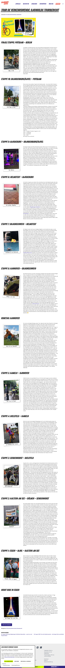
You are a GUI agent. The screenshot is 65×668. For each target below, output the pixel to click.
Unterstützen (43, 4)
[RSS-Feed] (41, 647)
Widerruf (46, 660)
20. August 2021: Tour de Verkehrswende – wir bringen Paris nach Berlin (49, 634)
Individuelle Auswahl (26, 661)
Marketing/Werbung (16, 665)
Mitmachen (34, 4)
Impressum (46, 659)
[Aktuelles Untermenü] (21, 3)
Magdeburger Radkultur (35, 207)
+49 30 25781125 (47, 656)
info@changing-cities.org (49, 654)
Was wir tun (26, 4)
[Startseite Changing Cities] (5, 3)
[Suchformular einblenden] (63, 4)
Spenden (58, 4)
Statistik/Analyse (6, 665)
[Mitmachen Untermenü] (37, 3)
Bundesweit (19, 14)
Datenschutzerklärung (9, 657)
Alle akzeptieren (9, 661)
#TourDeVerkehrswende (11, 14)
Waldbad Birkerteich (27, 252)
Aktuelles (17, 4)
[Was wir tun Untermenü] (29, 3)
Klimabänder (26, 213)
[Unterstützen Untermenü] (47, 3)
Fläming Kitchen (35, 303)
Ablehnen (16, 661)
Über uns (51, 4)
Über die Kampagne (6, 624)
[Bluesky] (38, 647)
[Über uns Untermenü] (54, 3)
